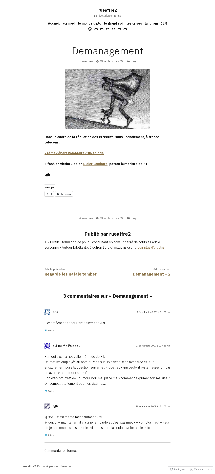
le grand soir (114, 23)
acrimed (68, 23)
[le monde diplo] (102, 28)
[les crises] (113, 28)
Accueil (54, 23)
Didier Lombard (95, 163)
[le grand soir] (108, 28)
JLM (164, 23)
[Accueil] (90, 28)
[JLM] (124, 28)
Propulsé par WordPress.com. (55, 466)
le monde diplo (89, 23)
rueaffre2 (107, 10)
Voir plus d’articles (151, 247)
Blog (133, 61)
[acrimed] (96, 28)
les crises (134, 23)
